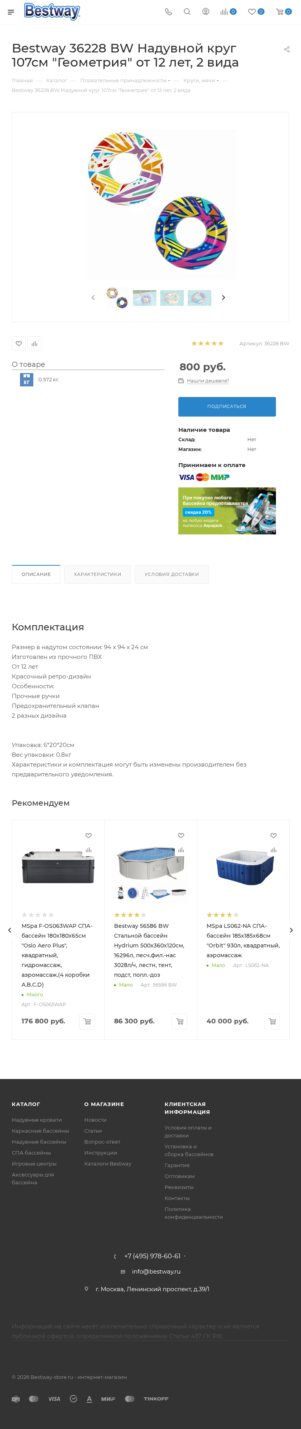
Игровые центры (34, 1163)
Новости (95, 1120)
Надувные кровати (37, 1120)
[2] (200, 343)
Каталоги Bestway (107, 1163)
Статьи (93, 1131)
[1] (193, 343)
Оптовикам (180, 1176)
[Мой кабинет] (205, 12)
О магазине (104, 1104)
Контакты (177, 1198)
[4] (213, 343)
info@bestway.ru (156, 1271)
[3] (207, 343)
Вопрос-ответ (102, 1142)
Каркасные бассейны (40, 1131)
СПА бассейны (31, 1152)
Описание (36, 574)
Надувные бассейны (39, 1142)
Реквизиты (179, 1187)
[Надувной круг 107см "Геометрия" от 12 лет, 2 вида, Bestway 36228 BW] (158, 201)
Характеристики (97, 574)
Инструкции (100, 1152)
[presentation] (92, 298)
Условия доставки (172, 574)
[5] (220, 343)
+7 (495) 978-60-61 (152, 1256)
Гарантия (177, 1165)
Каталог (26, 1104)
